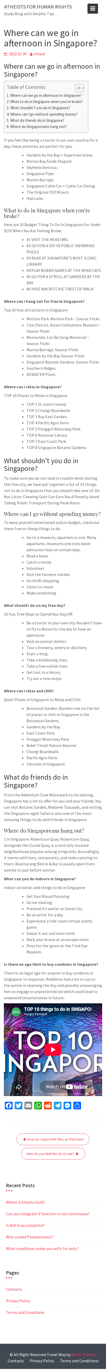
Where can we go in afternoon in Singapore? (46, 95)
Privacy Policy (18, 1300)
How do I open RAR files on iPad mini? (56, 1139)
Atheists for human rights (38, 6)
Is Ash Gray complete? (25, 1225)
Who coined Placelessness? (30, 1236)
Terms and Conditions (25, 1312)
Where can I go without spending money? (43, 114)
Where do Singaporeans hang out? (38, 126)
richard (39, 53)
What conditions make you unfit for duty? (42, 1248)
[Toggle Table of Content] (77, 88)
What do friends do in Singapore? (37, 120)
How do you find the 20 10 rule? (50, 1153)
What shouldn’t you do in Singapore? (40, 107)
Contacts (14, 1289)
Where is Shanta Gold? (25, 1202)
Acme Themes (84, 1354)
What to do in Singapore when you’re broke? (46, 101)
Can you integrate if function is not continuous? (48, 1213)
